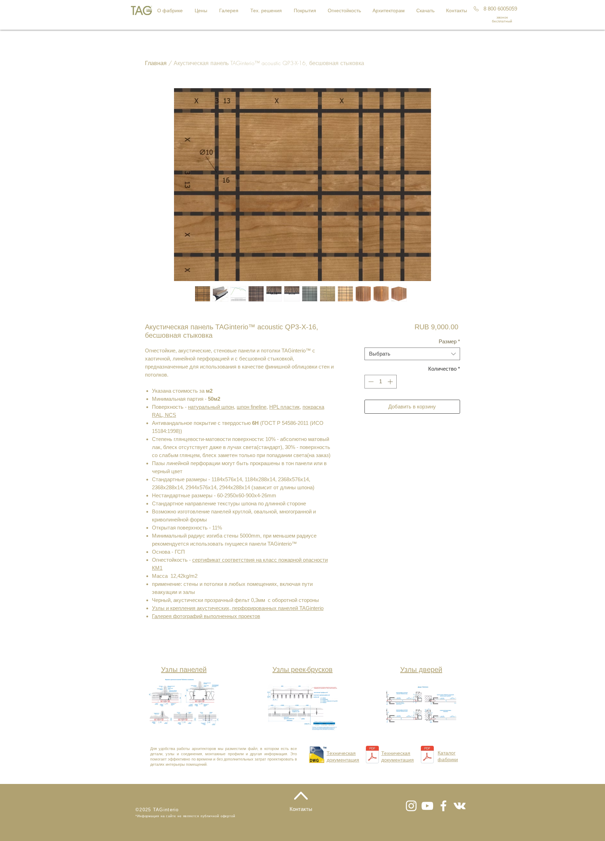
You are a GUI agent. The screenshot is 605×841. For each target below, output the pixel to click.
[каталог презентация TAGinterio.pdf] (427, 755)
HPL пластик (284, 407)
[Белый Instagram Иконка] (411, 806)
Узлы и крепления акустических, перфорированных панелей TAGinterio (238, 608)
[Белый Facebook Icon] (443, 806)
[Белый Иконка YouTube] (427, 806)
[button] (201, 10)
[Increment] (391, 381)
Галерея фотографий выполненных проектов (206, 616)
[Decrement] (370, 381)
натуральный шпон (211, 407)
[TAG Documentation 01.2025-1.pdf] (372, 755)
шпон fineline (251, 407)
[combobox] (412, 354)
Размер (449, 341)
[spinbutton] (380, 381)
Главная (156, 63)
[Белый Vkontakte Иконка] (459, 806)
